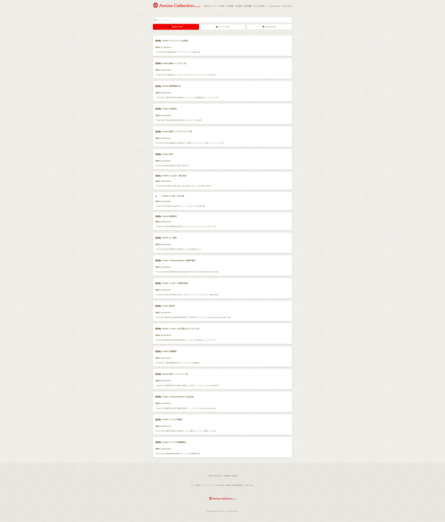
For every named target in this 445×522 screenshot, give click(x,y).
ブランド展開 (218, 6)
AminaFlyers (275, 6)
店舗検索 (227, 476)
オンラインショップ (207, 485)
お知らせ (207, 6)
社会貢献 (229, 6)
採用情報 (248, 6)
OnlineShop (287, 6)
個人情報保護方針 (238, 485)
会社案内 (239, 6)
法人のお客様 (259, 6)
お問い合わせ (250, 485)
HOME (210, 476)
